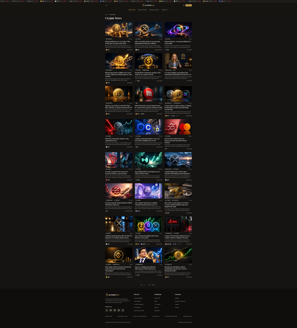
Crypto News (131, 9)
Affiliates (177, 298)
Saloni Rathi (159, 80)
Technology (109, 200)
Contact (177, 307)
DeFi (174, 70)
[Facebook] (118, 310)
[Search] (106, 5)
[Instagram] (122, 310)
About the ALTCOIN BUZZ (139, 316)
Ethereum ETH (177, 103)
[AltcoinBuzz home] (148, 5)
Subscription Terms (122, 316)
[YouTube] (110, 310)
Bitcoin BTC (109, 39)
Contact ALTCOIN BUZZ (171, 316)
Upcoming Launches (139, 310)
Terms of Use (108, 316)
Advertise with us (187, 316)
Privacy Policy (155, 316)
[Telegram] (114, 310)
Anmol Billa (189, 49)
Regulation (168, 70)
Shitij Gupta (129, 49)
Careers (177, 304)
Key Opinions (137, 307)
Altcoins (138, 39)
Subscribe (188, 5)
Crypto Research (142, 9)
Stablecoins (145, 70)
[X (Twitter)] (106, 310)
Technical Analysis (154, 9)
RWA (137, 103)
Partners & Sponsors (180, 301)
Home (106, 14)
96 (149, 285)
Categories (164, 9)
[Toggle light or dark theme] (183, 5)
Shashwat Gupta (158, 49)
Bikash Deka (129, 113)
